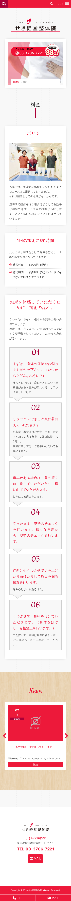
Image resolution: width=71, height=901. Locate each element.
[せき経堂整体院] (35, 29)
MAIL (37, 858)
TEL (19, 898)
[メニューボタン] (67, 4)
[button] (4, 736)
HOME (16, 82)
